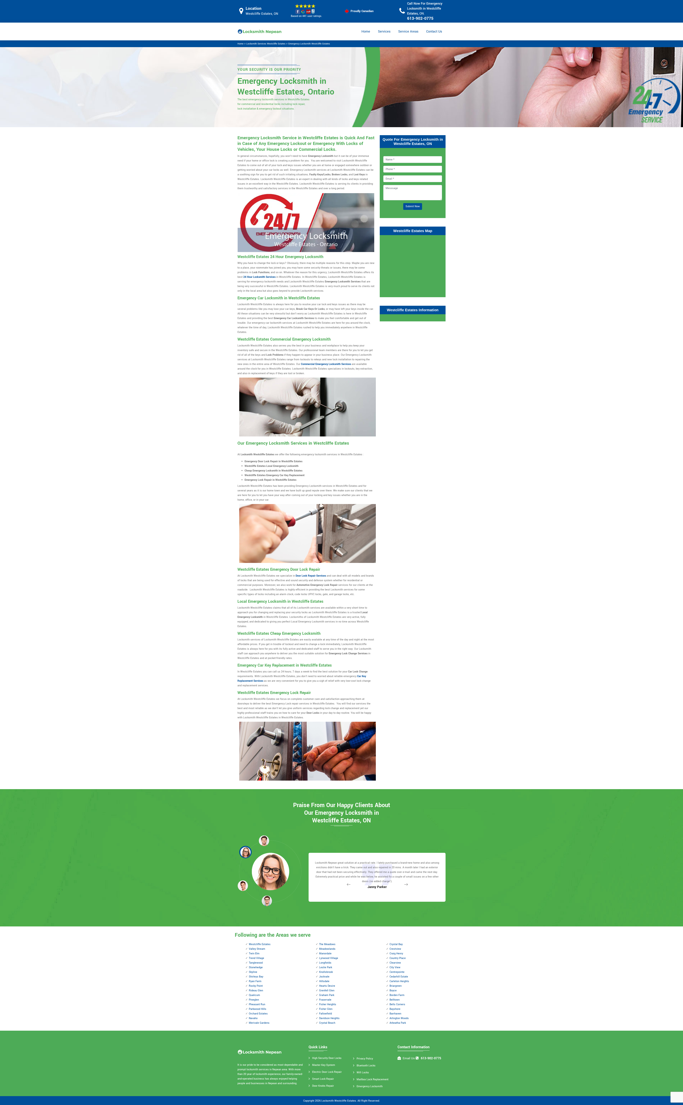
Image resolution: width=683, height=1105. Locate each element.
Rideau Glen (256, 990)
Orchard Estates (258, 1014)
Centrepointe (397, 972)
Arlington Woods (399, 1018)
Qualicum (254, 995)
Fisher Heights (327, 1004)
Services (384, 31)
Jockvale (324, 977)
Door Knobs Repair (323, 1086)
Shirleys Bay (256, 977)
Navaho (253, 1018)
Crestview (395, 949)
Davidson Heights (329, 1018)
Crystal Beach (327, 1023)
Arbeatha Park (398, 1023)
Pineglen (254, 1000)
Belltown (395, 1000)
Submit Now (413, 206)
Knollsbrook (326, 972)
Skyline (253, 972)
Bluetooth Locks (366, 1065)
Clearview (395, 963)
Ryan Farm (255, 981)
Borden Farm (397, 995)
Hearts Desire (327, 986)
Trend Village (256, 958)
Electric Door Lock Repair (327, 1072)
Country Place (398, 958)
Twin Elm (254, 953)
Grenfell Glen (326, 990)
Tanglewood (256, 963)
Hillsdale (324, 981)
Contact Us (434, 31)
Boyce (393, 990)
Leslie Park (325, 967)
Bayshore (395, 1009)
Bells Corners (397, 1004)
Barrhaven (395, 1014)
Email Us (409, 1058)
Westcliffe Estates (260, 944)
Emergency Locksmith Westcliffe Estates (309, 43)
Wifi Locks (363, 1072)
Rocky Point (256, 986)
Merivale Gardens (259, 1023)
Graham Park (326, 995)
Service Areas (408, 31)
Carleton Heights (399, 981)
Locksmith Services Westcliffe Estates (265, 43)
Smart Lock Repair (323, 1079)
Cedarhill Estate (399, 977)
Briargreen (396, 986)
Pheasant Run (257, 1004)
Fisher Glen (325, 1009)
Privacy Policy (365, 1059)
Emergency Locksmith (370, 1086)
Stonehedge (256, 967)
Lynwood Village (328, 958)
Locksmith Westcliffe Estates (338, 1101)
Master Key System (323, 1065)
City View (395, 967)
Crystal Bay (396, 944)
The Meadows (327, 944)
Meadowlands (327, 949)
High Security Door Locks (327, 1058)
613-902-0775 (420, 18)
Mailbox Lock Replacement (372, 1079)
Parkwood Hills (257, 1009)
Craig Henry (396, 953)
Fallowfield (325, 1014)
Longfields (325, 963)
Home (365, 31)
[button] (267, 900)
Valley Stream (257, 949)
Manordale (325, 953)
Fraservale (325, 1000)
